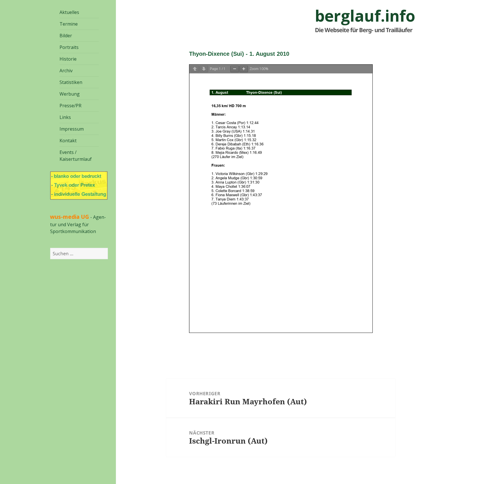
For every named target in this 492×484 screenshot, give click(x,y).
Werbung (70, 94)
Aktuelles (69, 12)
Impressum (72, 129)
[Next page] (204, 69)
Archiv (66, 70)
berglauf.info (365, 15)
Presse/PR (70, 105)
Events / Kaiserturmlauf (76, 155)
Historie (68, 59)
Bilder (66, 35)
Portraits (69, 47)
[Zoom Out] (234, 69)
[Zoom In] (243, 69)
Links (65, 117)
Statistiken (71, 82)
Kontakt (68, 140)
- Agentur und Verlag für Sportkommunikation (78, 224)
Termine (69, 24)
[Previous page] (194, 69)
